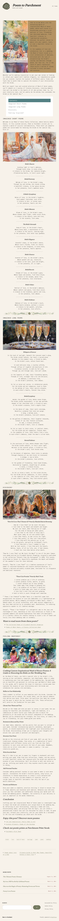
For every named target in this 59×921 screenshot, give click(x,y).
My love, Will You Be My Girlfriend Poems (16, 881)
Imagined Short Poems (17, 104)
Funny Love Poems (9, 891)
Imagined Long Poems (17, 107)
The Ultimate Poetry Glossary (12, 877)
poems (41, 839)
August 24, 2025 (51, 876)
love (12, 839)
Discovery (12, 110)
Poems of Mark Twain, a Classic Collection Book (23, 627)
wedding (48, 839)
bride (7, 839)
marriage (29, 839)
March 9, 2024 (52, 891)
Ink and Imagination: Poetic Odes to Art (20, 822)
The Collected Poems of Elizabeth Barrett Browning (24, 624)
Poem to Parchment (27, 5)
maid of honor (21, 839)
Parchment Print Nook (13, 831)
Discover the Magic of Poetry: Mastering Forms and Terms (21, 886)
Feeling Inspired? (16, 113)
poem (36, 839)
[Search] (37, 907)
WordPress (54, 917)
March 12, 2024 (52, 881)
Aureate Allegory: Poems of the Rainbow (20, 824)
